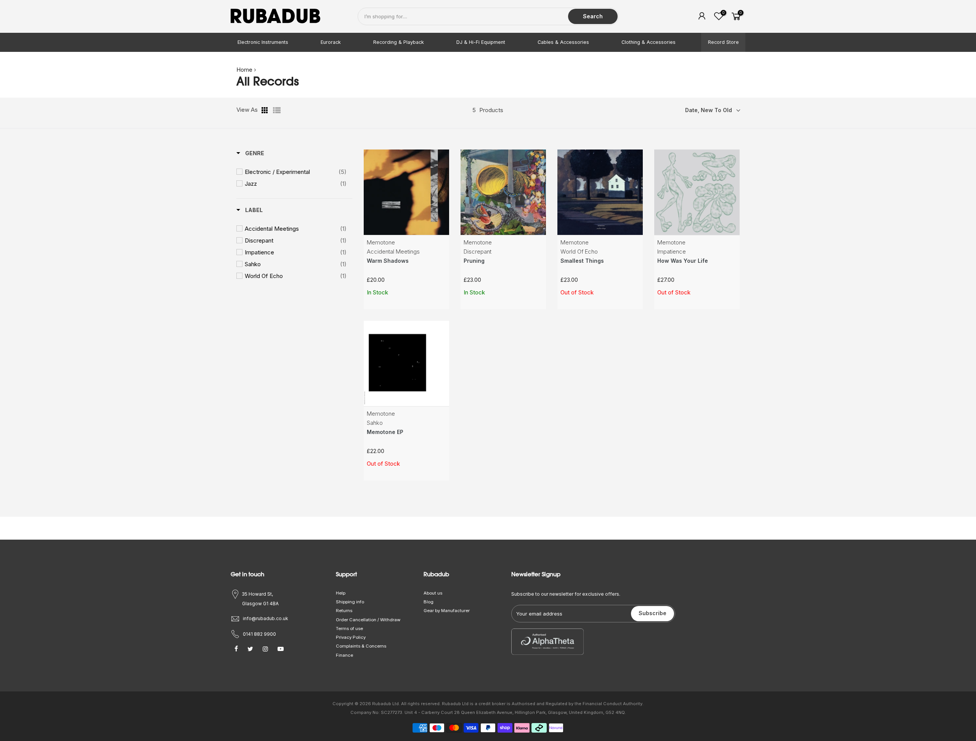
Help (340, 593)
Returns (344, 610)
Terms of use (349, 628)
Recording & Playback (398, 42)
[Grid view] (265, 110)
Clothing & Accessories (648, 42)
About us (433, 593)
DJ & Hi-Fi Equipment (480, 42)
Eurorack (331, 42)
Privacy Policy (351, 637)
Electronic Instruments (263, 42)
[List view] (277, 110)
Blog (428, 601)
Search (593, 16)
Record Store (723, 42)
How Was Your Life (682, 260)
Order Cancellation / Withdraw (368, 619)
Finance (344, 655)
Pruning (474, 260)
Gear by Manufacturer (447, 610)
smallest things (582, 260)
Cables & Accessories (563, 42)
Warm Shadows (388, 260)
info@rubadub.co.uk (265, 618)
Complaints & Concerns (361, 646)
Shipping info (350, 601)
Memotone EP (385, 432)
